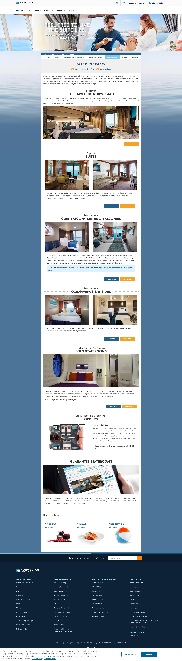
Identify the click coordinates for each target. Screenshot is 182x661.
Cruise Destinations (23, 599)
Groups (124, 57)
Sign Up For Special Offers (84, 69)
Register (133, 3)
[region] (91, 654)
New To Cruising (60, 583)
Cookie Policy (37, 659)
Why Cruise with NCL (53, 54)
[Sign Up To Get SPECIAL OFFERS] (139, 558)
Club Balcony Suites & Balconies (74, 57)
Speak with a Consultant (63, 632)
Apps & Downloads (61, 599)
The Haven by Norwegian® (26, 621)
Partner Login (135, 635)
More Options (130, 654)
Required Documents (62, 608)
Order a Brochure (60, 591)
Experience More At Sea (25, 583)
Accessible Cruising (61, 595)
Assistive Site (122, 643)
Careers (133, 599)
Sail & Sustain (135, 595)
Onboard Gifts (97, 591)
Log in (142, 3)
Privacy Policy (50, 659)
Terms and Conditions (107, 643)
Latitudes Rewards (23, 625)
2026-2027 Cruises (98, 587)
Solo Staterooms (112, 57)
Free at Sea (20, 587)
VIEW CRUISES (128, 206)
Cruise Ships (20, 595)
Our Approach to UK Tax (139, 616)
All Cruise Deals (98, 583)
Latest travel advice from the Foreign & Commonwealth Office (144, 622)
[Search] (117, 3)
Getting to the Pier (61, 616)
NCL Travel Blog (22, 629)
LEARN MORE (131, 144)
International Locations (138, 612)
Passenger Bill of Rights (63, 612)
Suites (57, 57)
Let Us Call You (105, 69)
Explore (19, 10)
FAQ (55, 604)
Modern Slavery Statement (139, 627)
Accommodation (22, 616)
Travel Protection (60, 625)
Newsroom (134, 604)
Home (44, 54)
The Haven (47, 57)
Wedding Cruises (98, 616)
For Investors (134, 587)
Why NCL (48, 10)
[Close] (178, 654)
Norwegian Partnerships (139, 608)
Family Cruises (97, 595)
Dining (18, 608)
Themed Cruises (98, 608)
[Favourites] (124, 3)
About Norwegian (136, 583)
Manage (60, 10)
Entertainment (21, 612)
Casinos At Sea (97, 604)
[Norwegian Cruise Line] (24, 3)
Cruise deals (33, 10)
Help (70, 10)
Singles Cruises (97, 599)
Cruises (19, 591)
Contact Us (58, 621)
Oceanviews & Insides (95, 57)
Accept (149, 654)
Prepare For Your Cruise (63, 587)
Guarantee (134, 57)
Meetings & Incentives (100, 612)
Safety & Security (136, 591)
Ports (18, 604)
